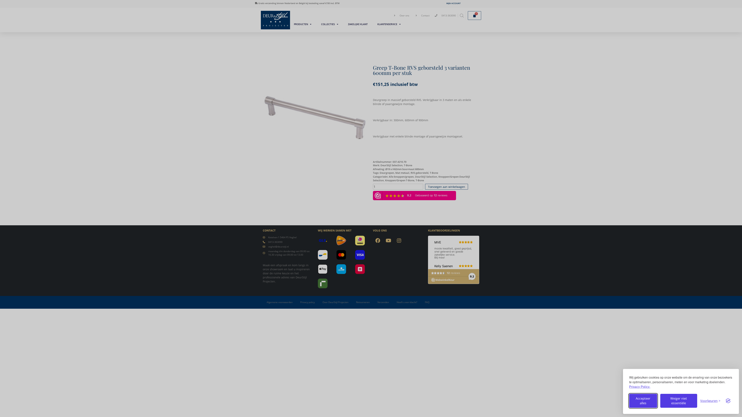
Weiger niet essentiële (678, 400)
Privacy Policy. (639, 386)
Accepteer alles (643, 400)
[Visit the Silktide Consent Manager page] (728, 400)
